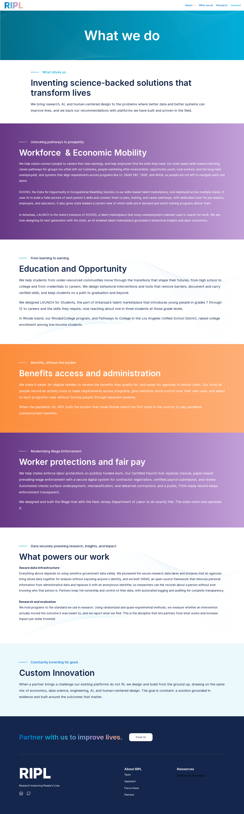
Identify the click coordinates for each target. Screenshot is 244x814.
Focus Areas (131, 788)
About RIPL (133, 769)
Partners (129, 794)
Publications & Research (191, 775)
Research (221, 5)
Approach (130, 781)
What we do (206, 5)
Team (127, 774)
